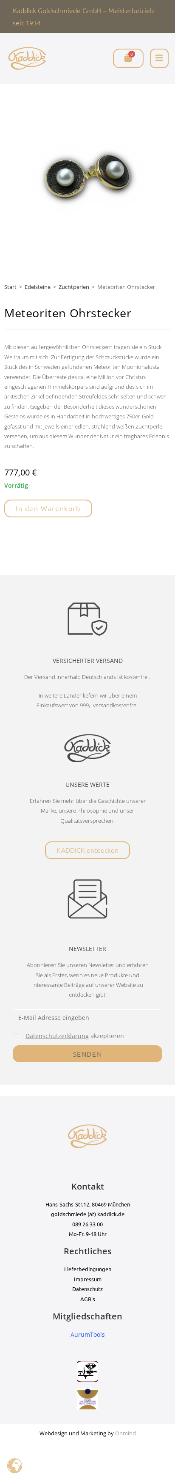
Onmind (125, 1433)
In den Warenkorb (48, 508)
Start (10, 287)
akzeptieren (74, 1036)
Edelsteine (38, 287)
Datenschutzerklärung (57, 1036)
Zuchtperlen (74, 287)
